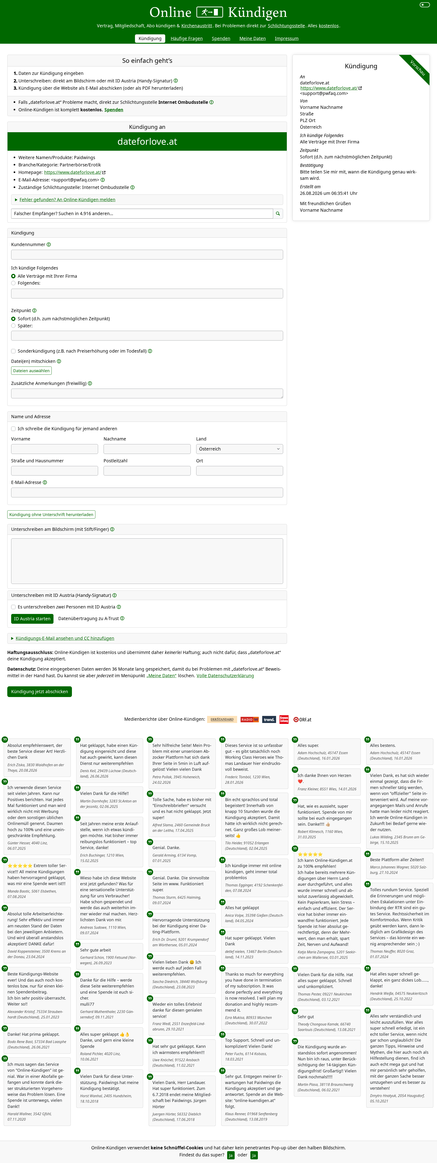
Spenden (221, 38)
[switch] (425, 4)
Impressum (287, 38)
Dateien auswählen (31, 370)
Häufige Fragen (187, 38)
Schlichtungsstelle (286, 26)
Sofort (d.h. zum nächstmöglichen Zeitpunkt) (64, 319)
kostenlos (329, 26)
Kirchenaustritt (196, 26)
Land (201, 439)
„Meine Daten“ (161, 675)
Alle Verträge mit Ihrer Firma (47, 276)
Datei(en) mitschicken (33, 361)
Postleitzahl (115, 461)
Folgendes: (29, 283)
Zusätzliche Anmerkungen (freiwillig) (48, 383)
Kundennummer (28, 244)
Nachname (115, 439)
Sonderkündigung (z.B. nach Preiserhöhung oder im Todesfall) (82, 351)
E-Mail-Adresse (26, 482)
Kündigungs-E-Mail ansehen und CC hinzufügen (65, 638)
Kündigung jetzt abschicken (39, 691)
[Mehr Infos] (176, 80)
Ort (199, 461)
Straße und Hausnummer (37, 461)
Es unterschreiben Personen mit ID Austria (66, 607)
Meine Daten (252, 38)
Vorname (20, 439)
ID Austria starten (32, 619)
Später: (25, 326)
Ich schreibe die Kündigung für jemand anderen (67, 428)
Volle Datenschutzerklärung (225, 675)
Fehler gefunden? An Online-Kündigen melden (67, 199)
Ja (231, 1155)
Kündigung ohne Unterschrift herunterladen (51, 514)
